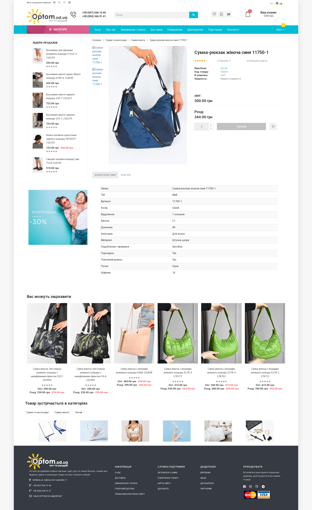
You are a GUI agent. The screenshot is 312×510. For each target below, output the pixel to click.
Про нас (111, 29)
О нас (118, 473)
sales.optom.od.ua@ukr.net (47, 496)
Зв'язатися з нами (167, 473)
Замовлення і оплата (133, 29)
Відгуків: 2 (224, 60)
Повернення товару (168, 478)
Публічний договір (124, 489)
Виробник (205, 473)
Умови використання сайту (130, 494)
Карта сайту (164, 483)
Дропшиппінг (195, 29)
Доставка (156, 29)
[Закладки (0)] (214, 14)
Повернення (174, 29)
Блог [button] (279, 29)
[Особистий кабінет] (221, 14)
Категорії (60, 29)
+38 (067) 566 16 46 (94, 12)
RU (271, 4)
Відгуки (126, 174)
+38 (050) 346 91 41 (94, 16)
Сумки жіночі (138, 40)
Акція (203, 478)
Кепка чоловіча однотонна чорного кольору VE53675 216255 (61, 138)
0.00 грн (263, 14)
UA (281, 4)
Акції (98, 29)
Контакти (233, 29)
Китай (224, 68)
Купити (241, 126)
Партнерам (215, 29)
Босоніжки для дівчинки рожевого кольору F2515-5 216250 (61, 53)
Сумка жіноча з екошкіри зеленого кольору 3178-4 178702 (221, 372)
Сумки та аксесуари (116, 40)
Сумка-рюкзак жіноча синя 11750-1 (169, 40)
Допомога (163, 489)
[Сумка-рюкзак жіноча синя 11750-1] (98, 55)
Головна (96, 40)
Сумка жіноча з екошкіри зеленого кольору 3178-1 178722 (265, 372)
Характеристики (105, 174)
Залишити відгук (258, 60)
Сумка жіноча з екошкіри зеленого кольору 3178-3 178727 (177, 372)
